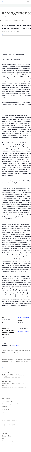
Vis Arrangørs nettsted (23, 331)
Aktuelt (4, 433)
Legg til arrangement (9, 425)
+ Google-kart (15, 345)
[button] (28, 2)
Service (4, 407)
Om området (6, 436)
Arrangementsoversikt (10, 420)
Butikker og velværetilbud (11, 404)
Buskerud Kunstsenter (23, 317)
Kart (3, 412)
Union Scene (5, 341)
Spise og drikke (7, 401)
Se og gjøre (6, 398)
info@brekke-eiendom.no (11, 377)
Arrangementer (7, 409)
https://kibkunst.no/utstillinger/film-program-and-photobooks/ (8, 332)
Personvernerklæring (19, 441)
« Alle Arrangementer (8, 17)
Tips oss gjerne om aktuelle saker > (15, 387)
